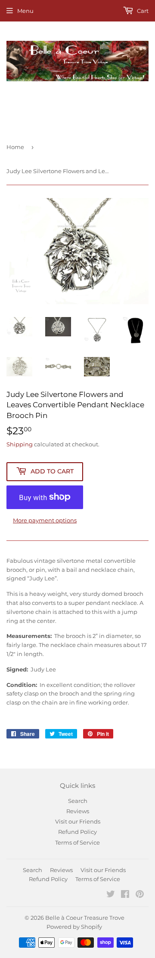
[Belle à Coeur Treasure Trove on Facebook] (125, 895)
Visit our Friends (77, 821)
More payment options (45, 520)
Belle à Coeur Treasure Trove (84, 917)
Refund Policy (77, 831)
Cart (142, 10)
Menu (25, 10)
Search (77, 800)
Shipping (19, 444)
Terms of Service (77, 842)
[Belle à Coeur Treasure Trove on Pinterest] (139, 895)
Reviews (77, 811)
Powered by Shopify (74, 926)
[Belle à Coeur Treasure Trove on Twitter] (110, 895)
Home (15, 146)
